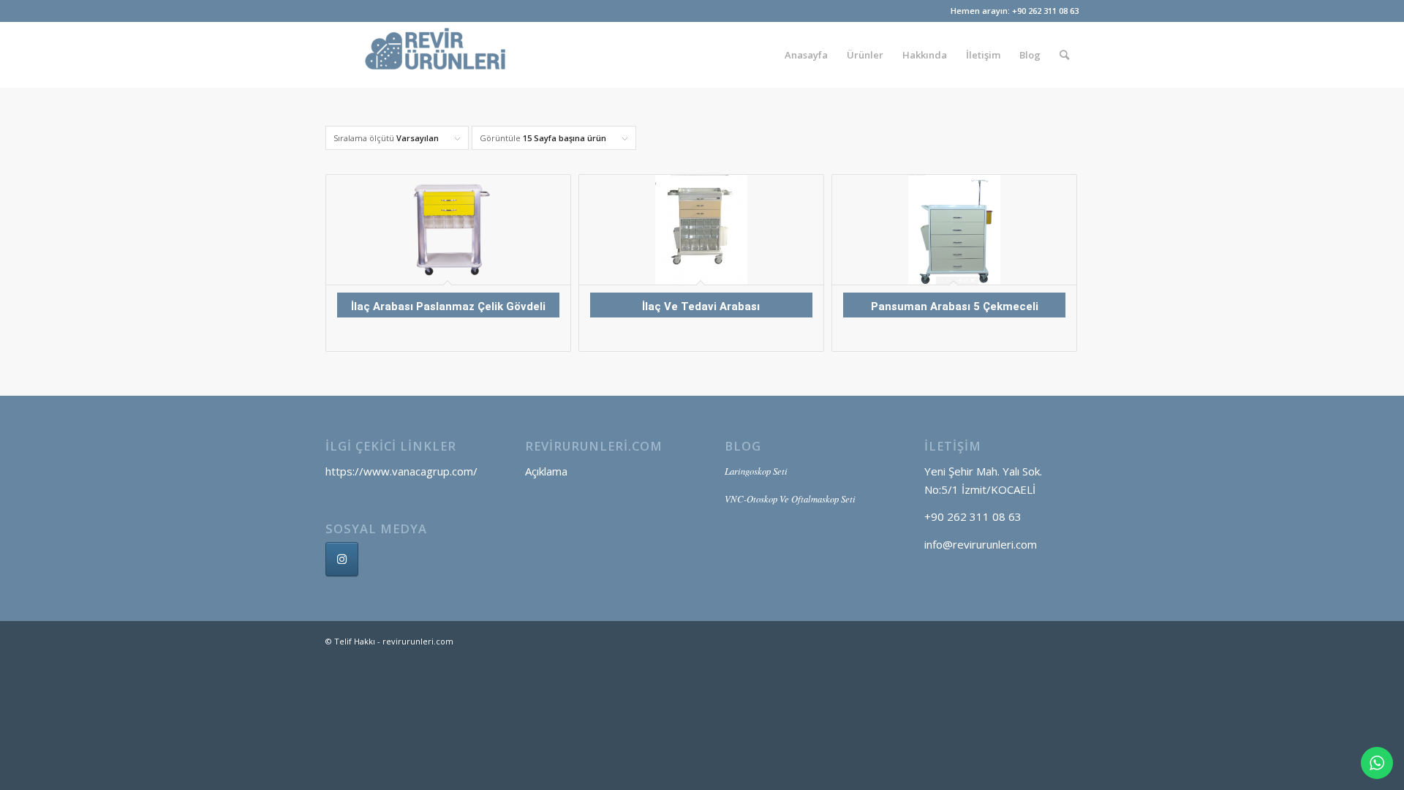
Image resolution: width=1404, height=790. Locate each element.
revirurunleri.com (417, 641)
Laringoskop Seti (756, 470)
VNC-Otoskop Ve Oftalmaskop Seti (790, 498)
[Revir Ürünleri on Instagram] (341, 559)
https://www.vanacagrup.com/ (401, 471)
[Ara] (1064, 55)
